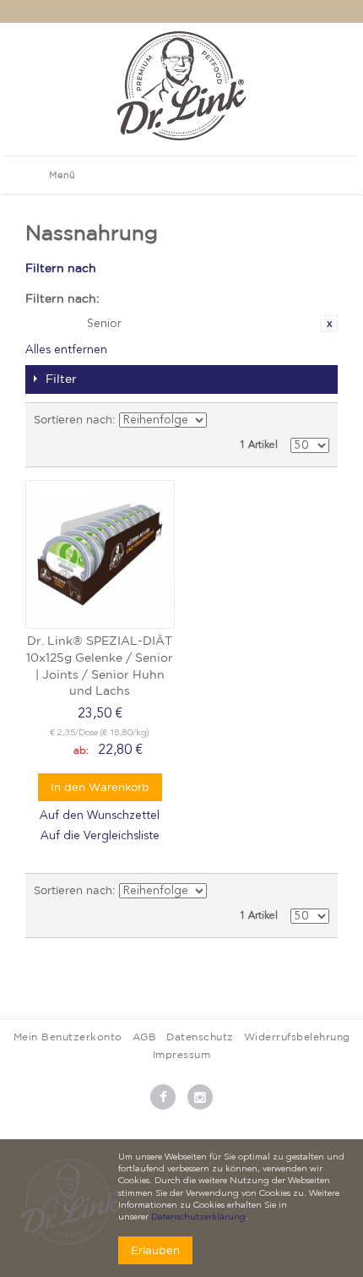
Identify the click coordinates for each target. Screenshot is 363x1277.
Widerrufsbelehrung (297, 1036)
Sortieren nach (73, 419)
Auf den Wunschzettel (100, 815)
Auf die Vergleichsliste (100, 836)
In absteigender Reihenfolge (223, 420)
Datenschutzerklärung (198, 1217)
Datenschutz (200, 1036)
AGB (145, 1036)
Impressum (182, 1054)
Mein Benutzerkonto (68, 1036)
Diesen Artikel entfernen (329, 323)
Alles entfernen (66, 350)
